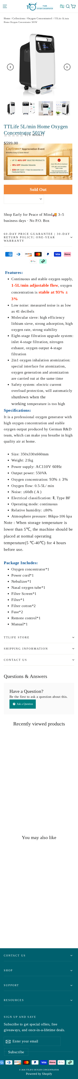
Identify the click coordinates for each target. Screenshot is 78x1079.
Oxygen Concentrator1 (40, 18)
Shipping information (26, 648)
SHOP (8, 970)
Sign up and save (20, 1016)
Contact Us (15, 659)
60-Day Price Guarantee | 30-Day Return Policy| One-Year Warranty (37, 237)
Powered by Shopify (39, 1073)
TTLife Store (17, 637)
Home (7, 18)
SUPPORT (11, 985)
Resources (14, 1000)
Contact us (15, 955)
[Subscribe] (8, 1041)
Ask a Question (24, 704)
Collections (18, 18)
